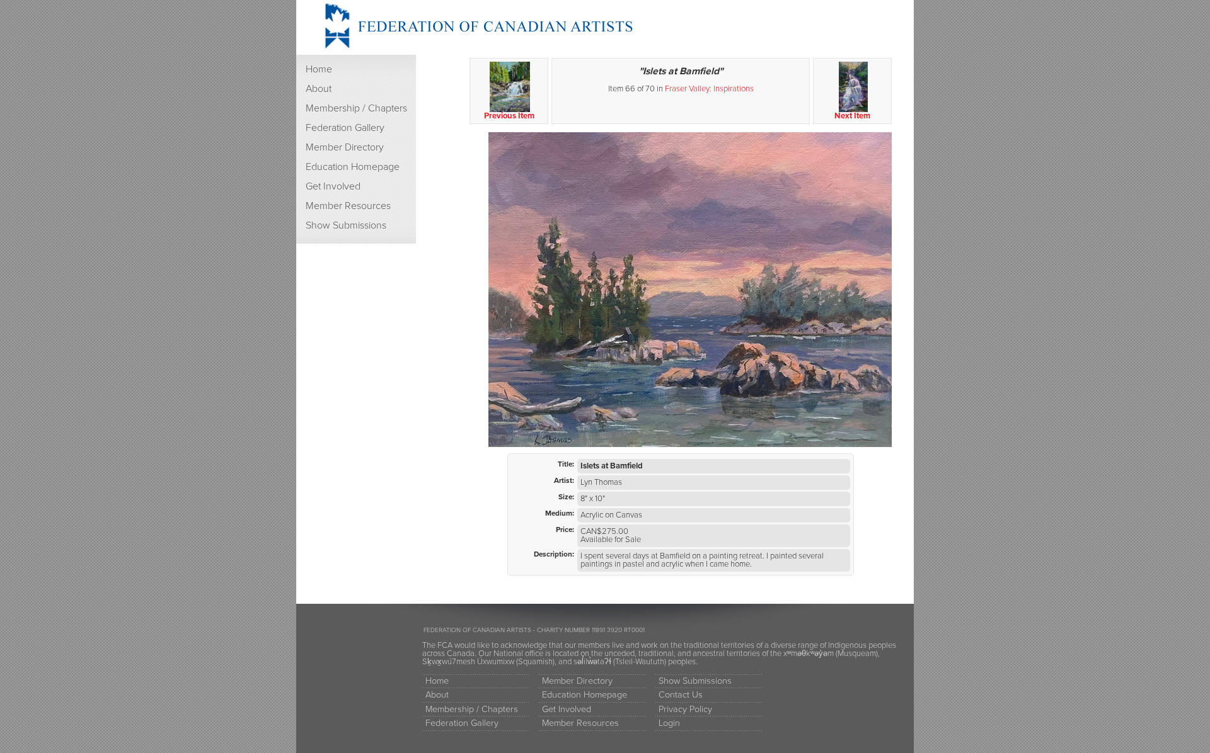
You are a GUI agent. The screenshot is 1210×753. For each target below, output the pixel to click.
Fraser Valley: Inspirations (709, 89)
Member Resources (348, 206)
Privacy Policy (685, 709)
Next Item (852, 116)
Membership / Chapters (356, 108)
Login (669, 723)
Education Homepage (353, 167)
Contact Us (681, 694)
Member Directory (345, 147)
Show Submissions (346, 225)
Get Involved (333, 186)
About (318, 88)
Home (319, 69)
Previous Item (509, 116)
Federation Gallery (345, 128)
